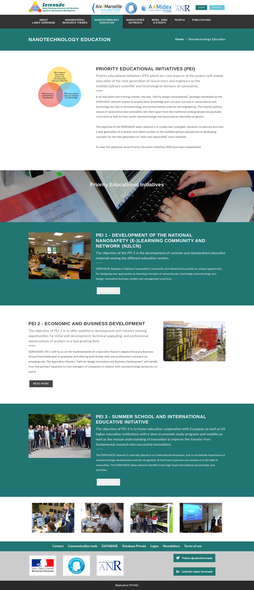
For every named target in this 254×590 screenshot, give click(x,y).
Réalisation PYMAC (127, 585)
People (180, 20)
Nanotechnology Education (107, 21)
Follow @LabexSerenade (197, 558)
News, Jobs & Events (160, 21)
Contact (58, 546)
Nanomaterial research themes (75, 21)
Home (179, 39)
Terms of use (193, 546)
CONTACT (217, 7)
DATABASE (110, 546)
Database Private (134, 546)
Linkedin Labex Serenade (197, 571)
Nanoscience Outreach (135, 21)
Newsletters (171, 546)
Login (201, 7)
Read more (108, 291)
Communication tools (82, 546)
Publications (201, 20)
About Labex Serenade (43, 21)
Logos (154, 546)
